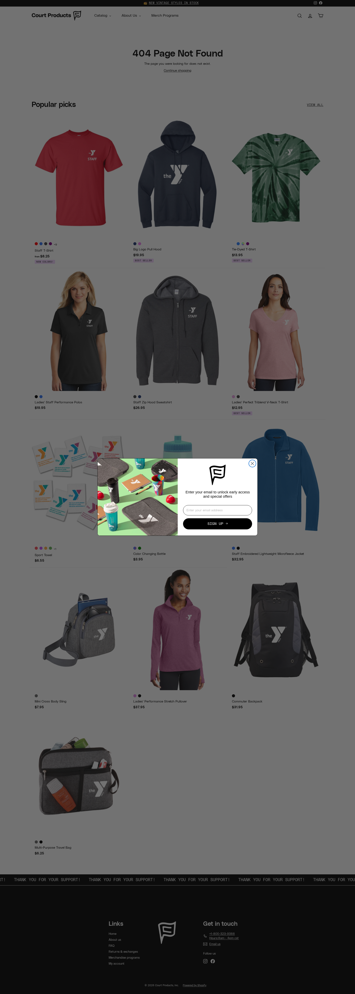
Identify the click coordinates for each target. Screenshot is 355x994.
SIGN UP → (217, 524)
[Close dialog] (252, 463)
